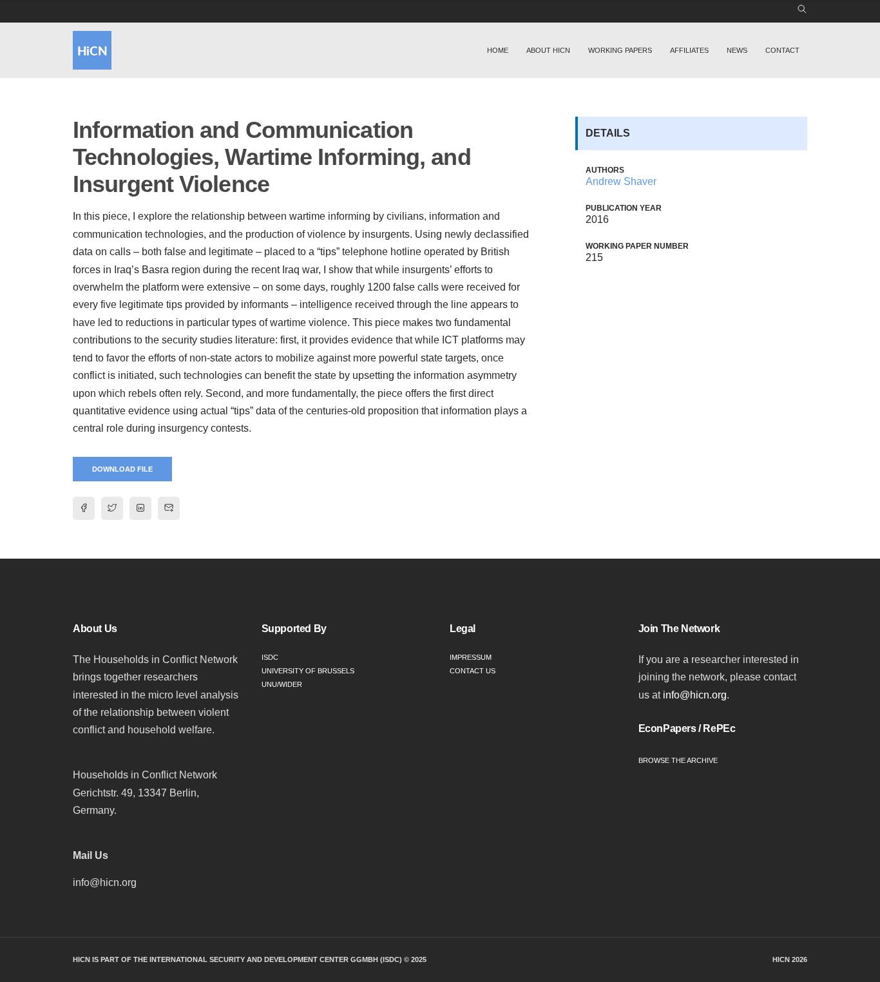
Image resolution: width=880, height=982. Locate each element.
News (737, 50)
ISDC (270, 657)
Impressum (471, 657)
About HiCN (548, 50)
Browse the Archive (678, 760)
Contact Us (472, 671)
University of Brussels (308, 671)
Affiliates (689, 50)
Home (497, 50)
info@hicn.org (695, 694)
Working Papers (620, 50)
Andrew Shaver (621, 181)
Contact (782, 50)
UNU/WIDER (282, 684)
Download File (122, 469)
